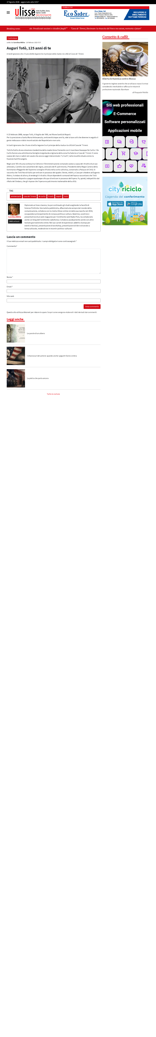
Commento (12, 246)
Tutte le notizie (53, 394)
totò (66, 196)
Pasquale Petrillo (141, 92)
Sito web (10, 296)
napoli (58, 196)
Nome (10, 277)
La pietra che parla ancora (38, 378)
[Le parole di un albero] (16, 333)
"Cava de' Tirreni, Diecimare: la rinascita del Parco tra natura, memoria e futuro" (60, 28)
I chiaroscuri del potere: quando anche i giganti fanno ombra (52, 356)
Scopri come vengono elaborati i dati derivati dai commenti (72, 312)
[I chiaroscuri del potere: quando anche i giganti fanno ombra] (16, 356)
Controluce (12, 38)
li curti (51, 196)
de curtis (42, 196)
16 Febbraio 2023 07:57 (33, 42)
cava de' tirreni (30, 196)
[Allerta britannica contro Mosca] (125, 59)
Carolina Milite (19, 42)
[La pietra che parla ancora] (16, 378)
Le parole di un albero (36, 333)
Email (10, 286)
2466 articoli (14, 221)
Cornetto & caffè (115, 37)
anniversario (16, 196)
